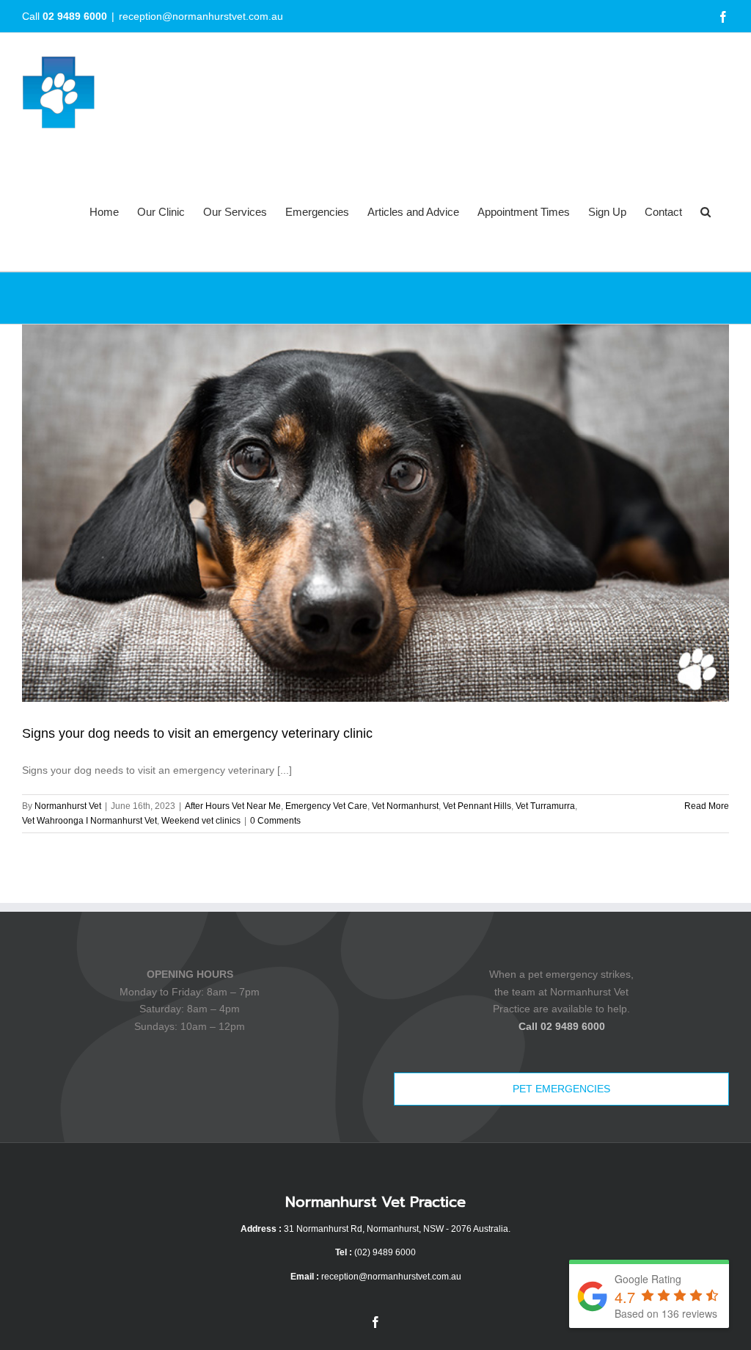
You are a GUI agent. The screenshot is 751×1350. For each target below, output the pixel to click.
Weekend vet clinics (201, 821)
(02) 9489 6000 (385, 1252)
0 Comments (275, 821)
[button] (705, 211)
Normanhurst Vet (67, 806)
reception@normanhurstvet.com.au (201, 16)
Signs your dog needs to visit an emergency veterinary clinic (197, 733)
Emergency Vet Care (326, 806)
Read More (706, 806)
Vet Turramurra (545, 806)
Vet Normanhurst (405, 806)
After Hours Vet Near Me (233, 806)
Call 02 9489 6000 (562, 1026)
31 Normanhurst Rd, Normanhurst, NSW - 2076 (378, 1229)
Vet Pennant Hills (477, 806)
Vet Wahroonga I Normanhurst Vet (89, 821)
